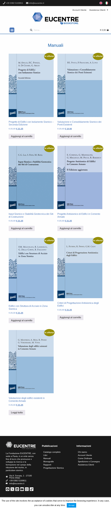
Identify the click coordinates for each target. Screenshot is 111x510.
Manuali (47, 458)
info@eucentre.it (36, 3)
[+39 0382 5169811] (4, 3)
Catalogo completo (52, 452)
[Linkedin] (17, 489)
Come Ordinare (85, 458)
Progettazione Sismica (53, 468)
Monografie (48, 461)
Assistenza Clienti (97, 10)
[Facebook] (7, 489)
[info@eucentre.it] (27, 3)
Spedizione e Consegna (89, 461)
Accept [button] (71, 505)
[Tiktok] (31, 489)
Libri (45, 455)
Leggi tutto (17, 412)
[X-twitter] (12, 489)
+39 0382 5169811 (14, 3)
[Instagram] (27, 489)
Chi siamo (82, 452)
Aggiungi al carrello (21, 136)
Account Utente (79, 10)
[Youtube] (22, 489)
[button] (12, 30)
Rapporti (47, 465)
